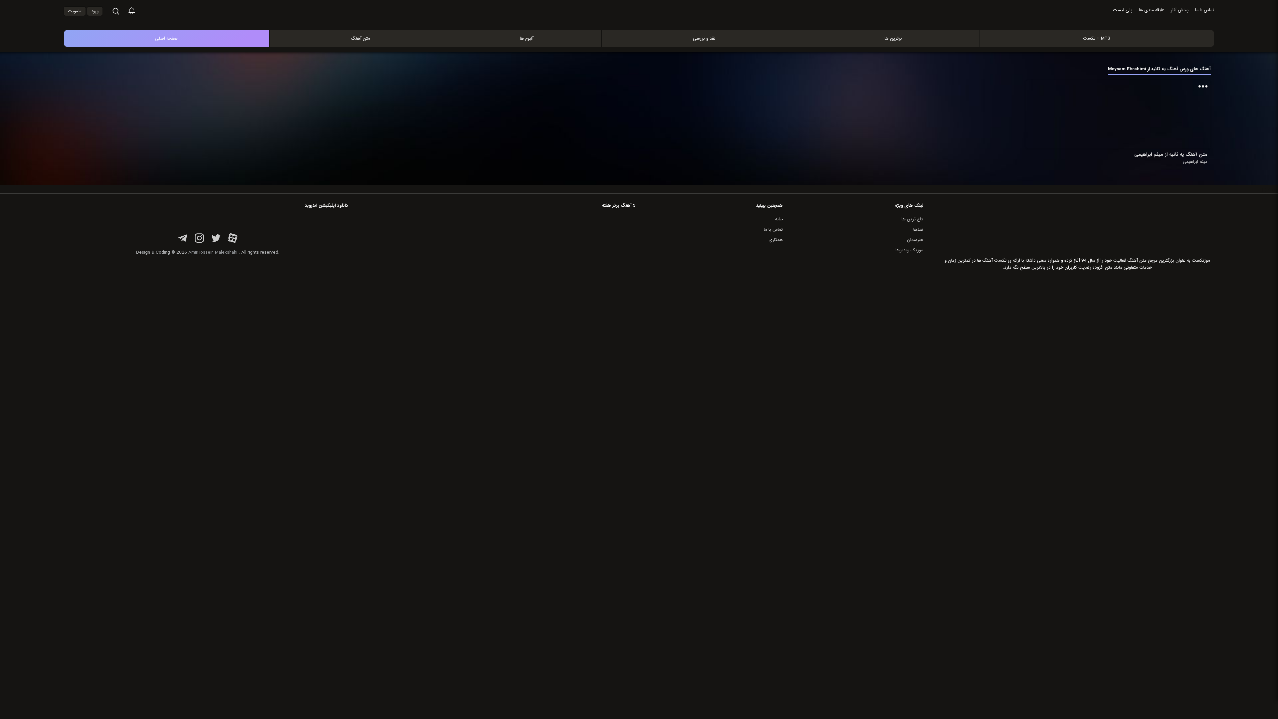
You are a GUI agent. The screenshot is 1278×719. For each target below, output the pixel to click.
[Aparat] (233, 241)
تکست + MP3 (1096, 38)
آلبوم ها (526, 38)
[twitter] (216, 241)
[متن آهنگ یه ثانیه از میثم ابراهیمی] (1175, 114)
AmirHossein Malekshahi (212, 252)
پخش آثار (1179, 10)
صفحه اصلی (166, 38)
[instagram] (199, 241)
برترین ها (893, 38)
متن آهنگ (360, 38)
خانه (779, 219)
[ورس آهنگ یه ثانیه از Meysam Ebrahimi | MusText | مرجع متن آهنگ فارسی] (646, 22)
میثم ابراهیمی (1195, 161)
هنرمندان (915, 239)
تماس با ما (1204, 10)
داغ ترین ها (912, 219)
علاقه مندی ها (1151, 10)
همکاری (775, 239)
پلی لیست (1122, 10)
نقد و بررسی (704, 38)
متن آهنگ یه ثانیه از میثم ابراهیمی (1170, 154)
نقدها (918, 229)
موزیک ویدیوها (909, 250)
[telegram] (183, 241)
